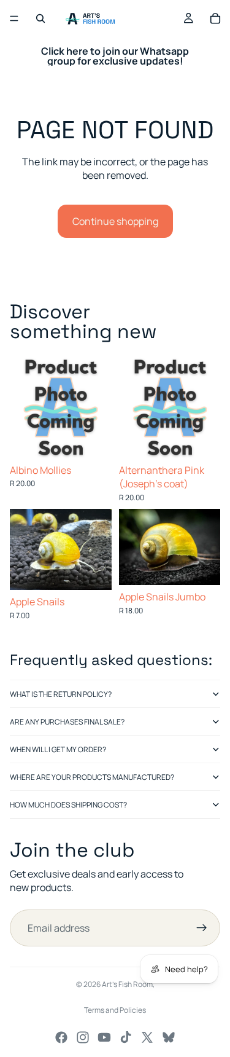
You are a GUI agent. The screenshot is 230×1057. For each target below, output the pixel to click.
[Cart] (215, 18)
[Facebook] (61, 1037)
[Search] (40, 18)
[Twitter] (147, 1037)
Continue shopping (115, 221)
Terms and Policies (115, 1010)
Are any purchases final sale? (67, 722)
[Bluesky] (168, 1037)
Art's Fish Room (127, 984)
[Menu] (14, 18)
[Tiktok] (125, 1037)
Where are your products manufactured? (92, 777)
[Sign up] (202, 928)
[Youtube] (104, 1037)
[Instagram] (82, 1037)
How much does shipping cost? (68, 805)
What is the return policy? (61, 694)
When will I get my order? (58, 749)
